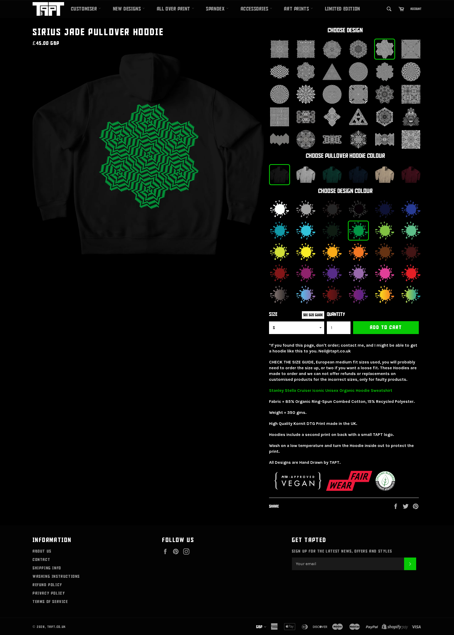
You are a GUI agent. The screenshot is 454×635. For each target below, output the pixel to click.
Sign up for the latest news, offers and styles (342, 551)
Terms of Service (50, 602)
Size (273, 314)
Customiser (85, 9)
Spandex (216, 9)
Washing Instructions (56, 576)
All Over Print (174, 9)
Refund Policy (47, 585)
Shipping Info (47, 568)
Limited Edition (342, 9)
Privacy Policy (49, 593)
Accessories (255, 9)
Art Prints (297, 9)
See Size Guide (313, 315)
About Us (42, 551)
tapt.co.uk (56, 626)
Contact (41, 560)
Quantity (336, 314)
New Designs (127, 9)
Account (415, 9)
